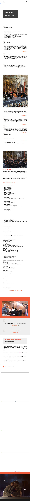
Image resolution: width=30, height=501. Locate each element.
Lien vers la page (16, 332)
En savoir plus (23, 51)
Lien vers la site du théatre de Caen (15, 290)
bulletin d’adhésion (19, 352)
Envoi (25, 489)
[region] (15, 14)
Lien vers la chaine (15, 325)
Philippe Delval (16, 471)
